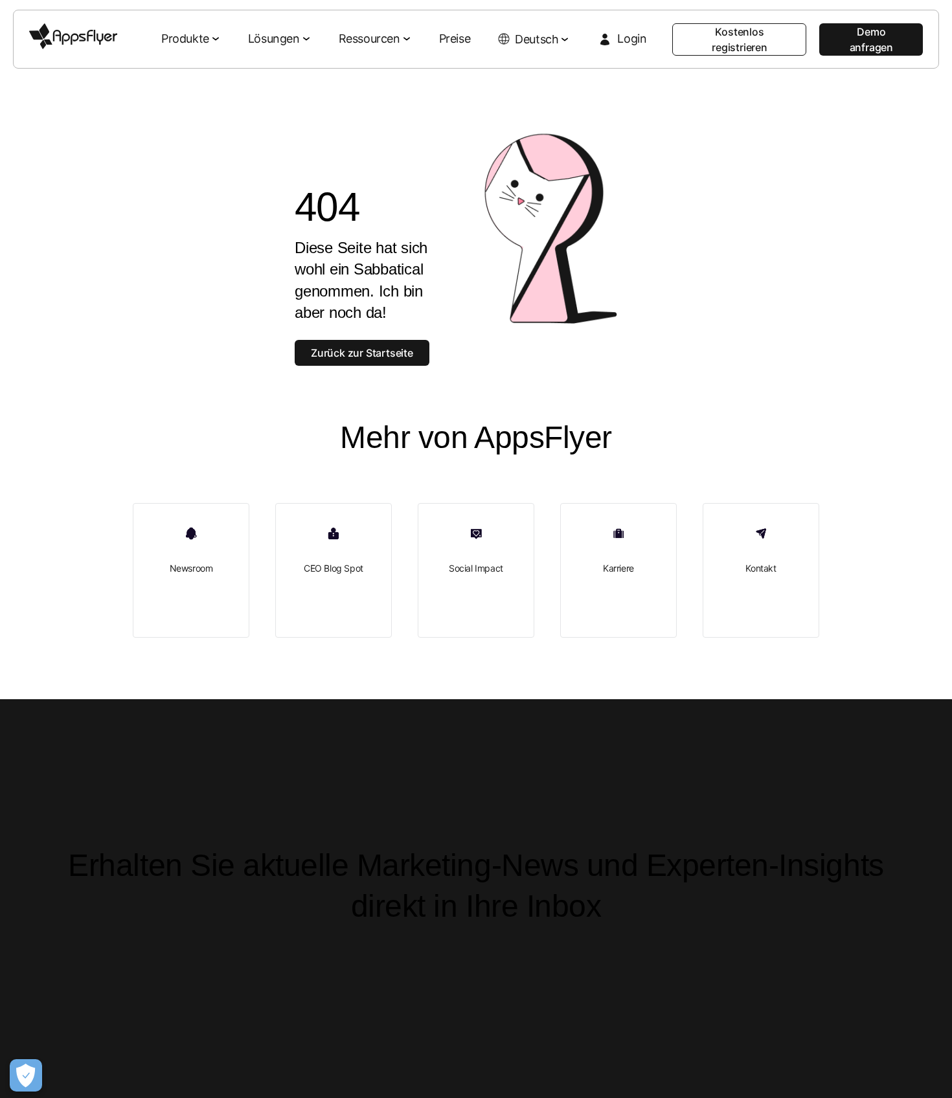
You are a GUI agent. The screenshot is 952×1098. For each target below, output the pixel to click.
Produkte (185, 38)
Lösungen (274, 38)
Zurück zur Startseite (362, 352)
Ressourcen (369, 38)
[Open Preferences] (26, 1075)
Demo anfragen (871, 39)
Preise (455, 38)
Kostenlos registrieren (739, 39)
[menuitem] (191, 39)
